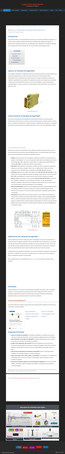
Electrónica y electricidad (15, 10)
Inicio (1, 10)
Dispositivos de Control (14, 369)
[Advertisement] (32, 18)
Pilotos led (31, 168)
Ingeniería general (24, 10)
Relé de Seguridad (11, 370)
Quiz (56, 10)
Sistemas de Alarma (31, 370)
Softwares (60, 10)
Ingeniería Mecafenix (32, 4)
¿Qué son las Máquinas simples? (45, 426)
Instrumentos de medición (33, 10)
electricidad (31, 369)
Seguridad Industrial (23, 370)
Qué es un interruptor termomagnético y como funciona (48, 314)
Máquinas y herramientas (43, 10)
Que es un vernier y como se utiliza (19, 426)
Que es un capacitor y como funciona (50, 438)
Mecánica (51, 10)
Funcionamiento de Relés (47, 369)
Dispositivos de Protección (24, 369)
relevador (17, 370)
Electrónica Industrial (38, 369)
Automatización (6, 10)
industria (54, 369)
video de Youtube (34, 259)
